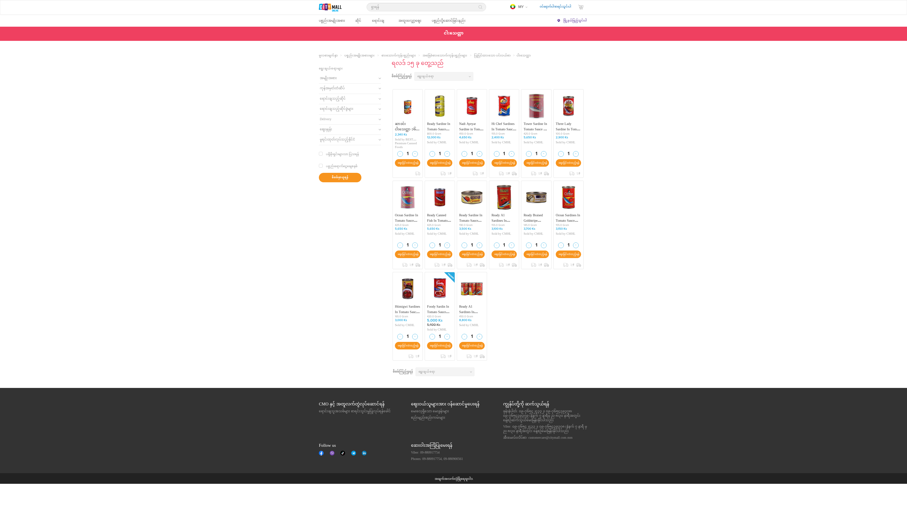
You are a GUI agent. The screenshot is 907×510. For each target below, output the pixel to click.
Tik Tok (342, 453)
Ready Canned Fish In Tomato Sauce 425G (437, 218)
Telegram (353, 453)
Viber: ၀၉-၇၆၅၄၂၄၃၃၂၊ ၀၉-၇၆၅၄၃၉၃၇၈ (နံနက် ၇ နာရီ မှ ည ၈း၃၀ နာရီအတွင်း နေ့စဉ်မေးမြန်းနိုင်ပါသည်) (545, 429)
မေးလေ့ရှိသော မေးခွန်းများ (430, 411)
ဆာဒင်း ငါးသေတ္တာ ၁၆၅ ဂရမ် (406, 127)
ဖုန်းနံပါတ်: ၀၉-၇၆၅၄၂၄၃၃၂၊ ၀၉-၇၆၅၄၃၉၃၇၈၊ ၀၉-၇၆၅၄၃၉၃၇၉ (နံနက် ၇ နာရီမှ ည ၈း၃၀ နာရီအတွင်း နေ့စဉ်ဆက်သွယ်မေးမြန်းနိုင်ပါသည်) (541, 416)
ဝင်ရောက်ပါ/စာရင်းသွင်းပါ (555, 7)
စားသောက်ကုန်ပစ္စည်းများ (398, 55)
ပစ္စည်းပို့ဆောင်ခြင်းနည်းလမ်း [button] (449, 23)
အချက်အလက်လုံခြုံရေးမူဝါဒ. (454, 479)
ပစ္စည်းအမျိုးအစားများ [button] (332, 23)
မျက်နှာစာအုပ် (321, 453)
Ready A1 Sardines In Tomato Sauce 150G (501, 218)
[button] (519, 7)
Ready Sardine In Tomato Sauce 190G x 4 (438, 127)
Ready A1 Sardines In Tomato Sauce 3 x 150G (471, 309)
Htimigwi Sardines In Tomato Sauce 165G (407, 309)
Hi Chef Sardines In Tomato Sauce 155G (503, 127)
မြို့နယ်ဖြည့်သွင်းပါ (575, 21)
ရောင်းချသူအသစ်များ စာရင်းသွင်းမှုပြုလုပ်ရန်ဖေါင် (355, 411)
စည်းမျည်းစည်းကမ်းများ (428, 417)
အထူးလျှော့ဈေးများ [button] (409, 23)
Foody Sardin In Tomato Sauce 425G (438, 309)
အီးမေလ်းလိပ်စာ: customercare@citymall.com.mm (538, 438)
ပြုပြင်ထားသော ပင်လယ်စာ (492, 55)
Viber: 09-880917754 (425, 452)
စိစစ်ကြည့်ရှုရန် (402, 76)
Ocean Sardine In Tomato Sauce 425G (406, 218)
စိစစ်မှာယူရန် (340, 178)
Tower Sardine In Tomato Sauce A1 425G (536, 127)
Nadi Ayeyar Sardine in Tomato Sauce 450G (471, 127)
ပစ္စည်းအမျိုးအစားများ (359, 55)
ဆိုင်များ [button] (358, 23)
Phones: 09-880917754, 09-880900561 (437, 459)
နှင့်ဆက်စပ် (364, 453)
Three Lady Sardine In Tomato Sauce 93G (568, 127)
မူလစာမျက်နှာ (328, 55)
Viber (332, 453)
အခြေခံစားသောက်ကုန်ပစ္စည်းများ (445, 55)
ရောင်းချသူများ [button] (378, 23)
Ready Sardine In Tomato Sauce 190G (470, 218)
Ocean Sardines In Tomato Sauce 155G (568, 218)
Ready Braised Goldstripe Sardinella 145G (534, 218)
